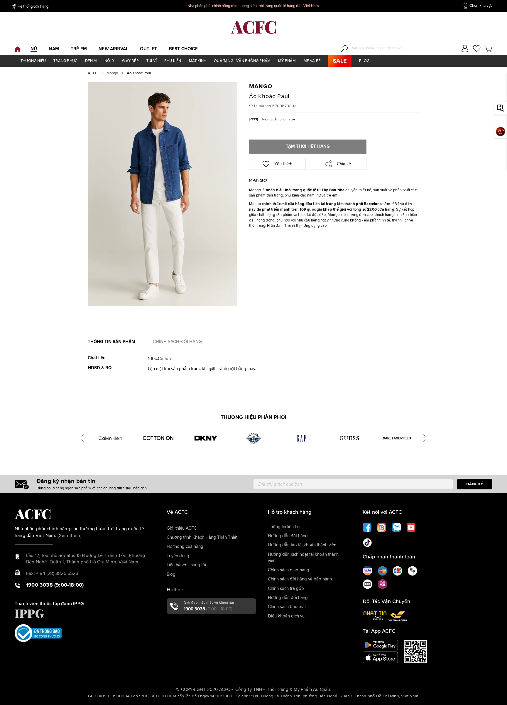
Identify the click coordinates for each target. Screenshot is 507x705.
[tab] (111, 343)
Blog (171, 574)
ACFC (93, 73)
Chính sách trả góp (286, 588)
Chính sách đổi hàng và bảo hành (300, 579)
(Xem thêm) (70, 535)
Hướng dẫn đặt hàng (288, 536)
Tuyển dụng (178, 556)
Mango (112, 73)
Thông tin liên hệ (284, 527)
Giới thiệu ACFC (182, 528)
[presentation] (82, 438)
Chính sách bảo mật (287, 607)
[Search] (344, 48)
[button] (465, 49)
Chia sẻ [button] (343, 164)
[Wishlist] (476, 49)
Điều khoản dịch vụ (286, 616)
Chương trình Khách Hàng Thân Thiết (202, 537)
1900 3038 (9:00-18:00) (55, 585)
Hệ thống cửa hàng (33, 7)
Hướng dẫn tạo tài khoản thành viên (302, 545)
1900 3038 (208, 609)
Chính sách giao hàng (288, 570)
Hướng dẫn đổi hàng (288, 597)
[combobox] (396, 48)
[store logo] (253, 27)
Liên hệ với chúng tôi (186, 565)
